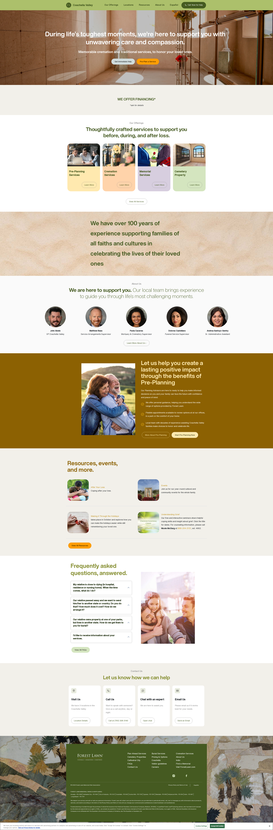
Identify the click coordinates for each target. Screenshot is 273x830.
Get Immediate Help (123, 61)
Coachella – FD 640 (122, 794)
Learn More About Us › (136, 343)
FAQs (129, 764)
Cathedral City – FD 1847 (90, 794)
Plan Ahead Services (136, 753)
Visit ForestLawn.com (185, 767)
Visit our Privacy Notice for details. (29, 827)
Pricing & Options (159, 757)
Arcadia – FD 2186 (76, 794)
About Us (159, 5)
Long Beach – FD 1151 (78, 796)
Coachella (156, 760)
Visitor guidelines (159, 764)
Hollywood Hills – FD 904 (175, 794)
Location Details (81, 720)
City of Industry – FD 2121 (107, 794)
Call (195, 5)
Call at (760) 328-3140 (118, 720)
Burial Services (158, 753)
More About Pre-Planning (156, 435)
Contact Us (132, 767)
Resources (144, 5)
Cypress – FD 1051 (148, 794)
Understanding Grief (170, 514)
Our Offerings (111, 5)
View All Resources (80, 545)
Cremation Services (184, 753)
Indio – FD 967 (188, 794)
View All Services (136, 201)
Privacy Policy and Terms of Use (177, 785)
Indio (178, 760)
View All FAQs (81, 650)
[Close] (269, 826)
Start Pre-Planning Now (185, 435)
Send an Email (184, 720)
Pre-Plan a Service (148, 61)
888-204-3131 (184, 528)
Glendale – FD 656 (161, 794)
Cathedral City (133, 760)
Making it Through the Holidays (105, 516)
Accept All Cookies (217, 826)
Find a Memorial (183, 764)
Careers (155, 767)
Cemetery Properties (136, 757)
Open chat (147, 720)
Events (164, 485)
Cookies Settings (201, 826)
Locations (128, 5)
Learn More (89, 185)
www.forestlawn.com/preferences (164, 802)
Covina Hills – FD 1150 (135, 794)
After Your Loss (98, 487)
